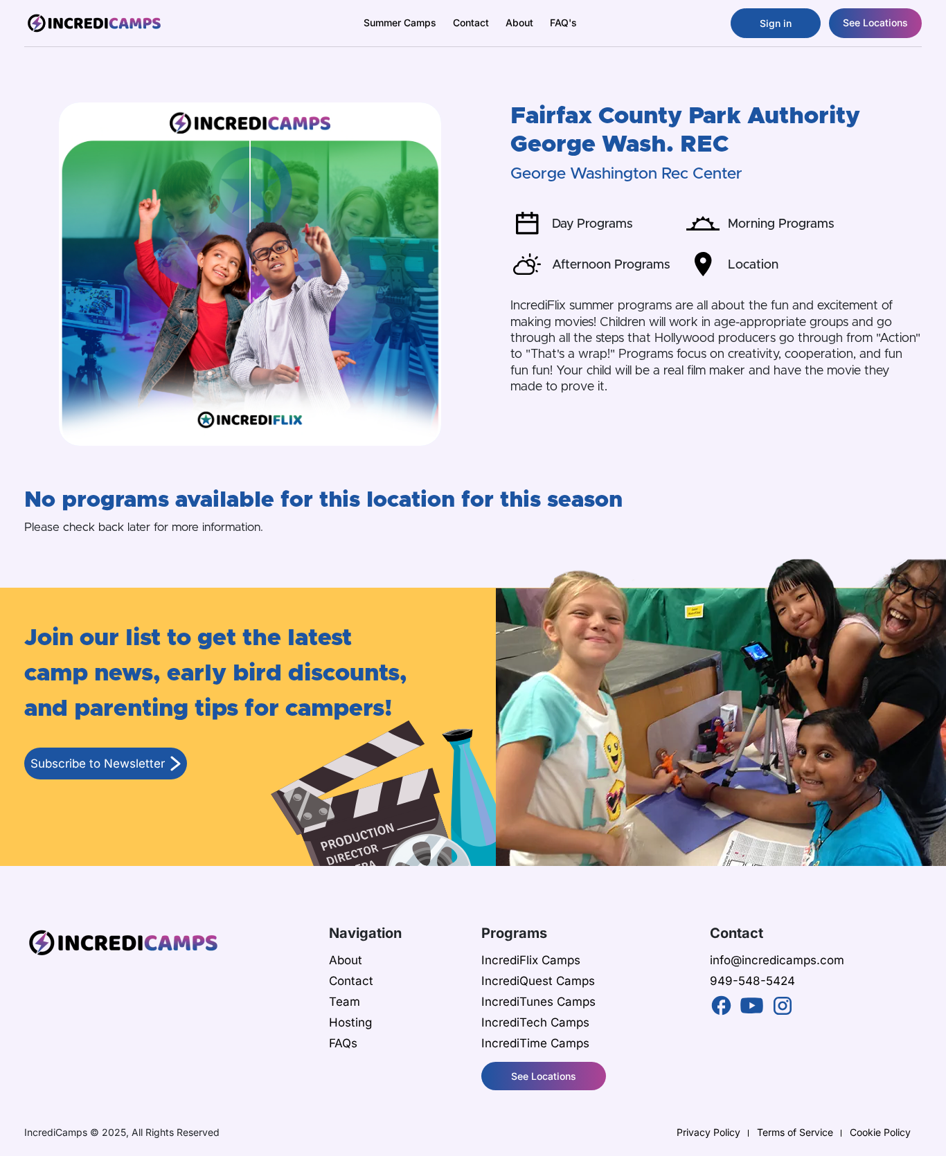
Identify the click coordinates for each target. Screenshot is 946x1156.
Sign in (776, 23)
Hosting (350, 1022)
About (345, 960)
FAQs (343, 1043)
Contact (471, 22)
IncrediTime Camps (535, 1043)
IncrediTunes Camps (538, 1002)
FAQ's (563, 22)
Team (344, 1002)
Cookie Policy (880, 1132)
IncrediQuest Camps (538, 981)
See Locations (875, 22)
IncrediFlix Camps (530, 960)
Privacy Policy (708, 1132)
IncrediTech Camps (535, 1022)
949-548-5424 (752, 981)
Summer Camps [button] (400, 22)
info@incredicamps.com (777, 960)
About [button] (519, 22)
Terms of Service (795, 1132)
